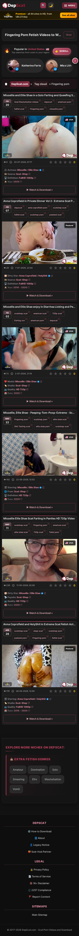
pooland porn (20, 638)
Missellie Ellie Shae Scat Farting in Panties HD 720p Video (39, 518)
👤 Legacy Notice (39, 844)
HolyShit (42, 275)
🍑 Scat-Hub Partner (39, 851)
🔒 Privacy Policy (39, 869)
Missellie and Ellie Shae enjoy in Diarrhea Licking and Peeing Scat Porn (39, 306)
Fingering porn (37, 109)
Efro (34, 779)
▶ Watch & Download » (39, 189)
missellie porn (56, 109)
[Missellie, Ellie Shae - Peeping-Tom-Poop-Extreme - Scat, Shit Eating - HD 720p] (39, 454)
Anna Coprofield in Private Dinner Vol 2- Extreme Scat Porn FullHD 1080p (39, 200)
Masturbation (53, 779)
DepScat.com (19, 83)
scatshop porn (37, 215)
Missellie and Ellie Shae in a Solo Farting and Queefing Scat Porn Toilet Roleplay (39, 95)
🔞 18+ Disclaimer (39, 883)
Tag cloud (40, 83)
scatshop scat (59, 208)
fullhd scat (19, 109)
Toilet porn (54, 532)
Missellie (22, 170)
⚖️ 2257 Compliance (39, 890)
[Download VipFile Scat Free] (14, 5)
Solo (55, 769)
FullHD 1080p (26, 177)
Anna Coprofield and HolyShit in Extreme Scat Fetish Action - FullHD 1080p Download (39, 624)
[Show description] (10, 162)
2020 (16, 181)
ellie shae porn (43, 426)
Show (69, 35)
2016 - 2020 (20, 287)
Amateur (18, 769)
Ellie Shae (33, 170)
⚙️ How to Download (39, 831)
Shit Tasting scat (22, 426)
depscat (48, 102)
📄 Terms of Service (39, 876)
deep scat (38, 631)
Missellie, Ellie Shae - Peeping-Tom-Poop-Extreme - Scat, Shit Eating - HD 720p (39, 412)
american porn (64, 102)
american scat (39, 313)
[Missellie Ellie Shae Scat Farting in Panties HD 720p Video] (39, 560)
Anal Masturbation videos (26, 102)
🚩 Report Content (39, 896)
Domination (38, 769)
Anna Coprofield (28, 275)
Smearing (18, 779)
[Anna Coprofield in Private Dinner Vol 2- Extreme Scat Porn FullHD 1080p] (39, 242)
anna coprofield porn (37, 208)
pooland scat (55, 215)
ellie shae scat (60, 419)
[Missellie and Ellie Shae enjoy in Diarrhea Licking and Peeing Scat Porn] (39, 348)
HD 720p (21, 389)
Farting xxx (19, 320)
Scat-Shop (22, 174)
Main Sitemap (39, 914)
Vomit (16, 789)
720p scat (57, 313)
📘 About (39, 838)
